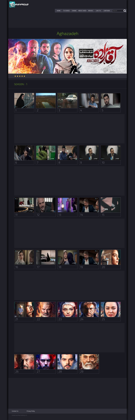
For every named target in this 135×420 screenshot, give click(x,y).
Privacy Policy (31, 411)
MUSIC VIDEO (82, 11)
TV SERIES (66, 11)
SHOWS (74, 11)
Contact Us (15, 411)
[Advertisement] (69, 129)
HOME (58, 11)
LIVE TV (98, 11)
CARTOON (107, 11)
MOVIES (90, 11)
